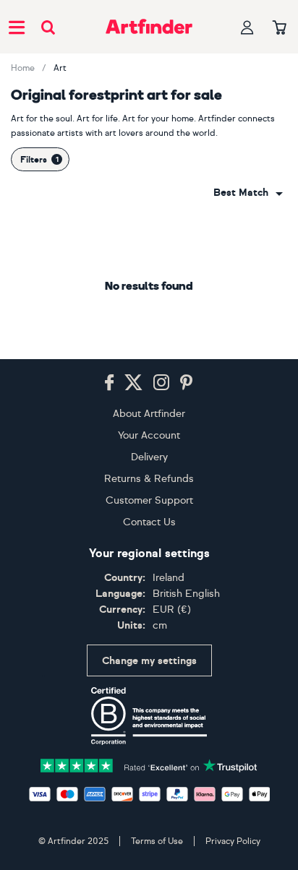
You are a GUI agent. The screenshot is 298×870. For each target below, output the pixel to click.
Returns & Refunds (149, 479)
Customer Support (149, 500)
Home (23, 68)
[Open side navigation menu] (16, 26)
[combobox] (248, 193)
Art (60, 68)
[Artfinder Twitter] (133, 383)
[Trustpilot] (149, 764)
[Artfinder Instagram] (161, 383)
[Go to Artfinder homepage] (149, 26)
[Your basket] (279, 28)
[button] (248, 193)
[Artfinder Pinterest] (186, 383)
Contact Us (149, 522)
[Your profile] (247, 27)
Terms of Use (157, 841)
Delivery (149, 457)
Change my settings (149, 661)
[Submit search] (48, 27)
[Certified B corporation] (149, 716)
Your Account (149, 435)
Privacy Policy (232, 841)
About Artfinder (149, 414)
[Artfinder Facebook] (109, 383)
